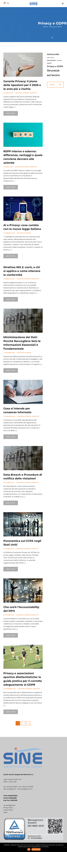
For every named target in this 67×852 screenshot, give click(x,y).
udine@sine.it (11, 789)
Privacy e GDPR (55, 66)
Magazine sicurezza (22, 93)
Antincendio (53, 54)
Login (5, 812)
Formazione (51, 60)
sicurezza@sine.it (9, 805)
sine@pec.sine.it (26, 789)
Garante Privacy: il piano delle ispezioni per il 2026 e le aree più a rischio (22, 85)
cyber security (50, 57)
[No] (65, 847)
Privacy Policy (8, 807)
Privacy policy (36, 849)
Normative (33, 93)
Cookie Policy (8, 810)
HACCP (49, 63)
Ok (29, 849)
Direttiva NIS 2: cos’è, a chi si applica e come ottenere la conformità (21, 271)
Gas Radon (59, 60)
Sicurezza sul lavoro (53, 73)
